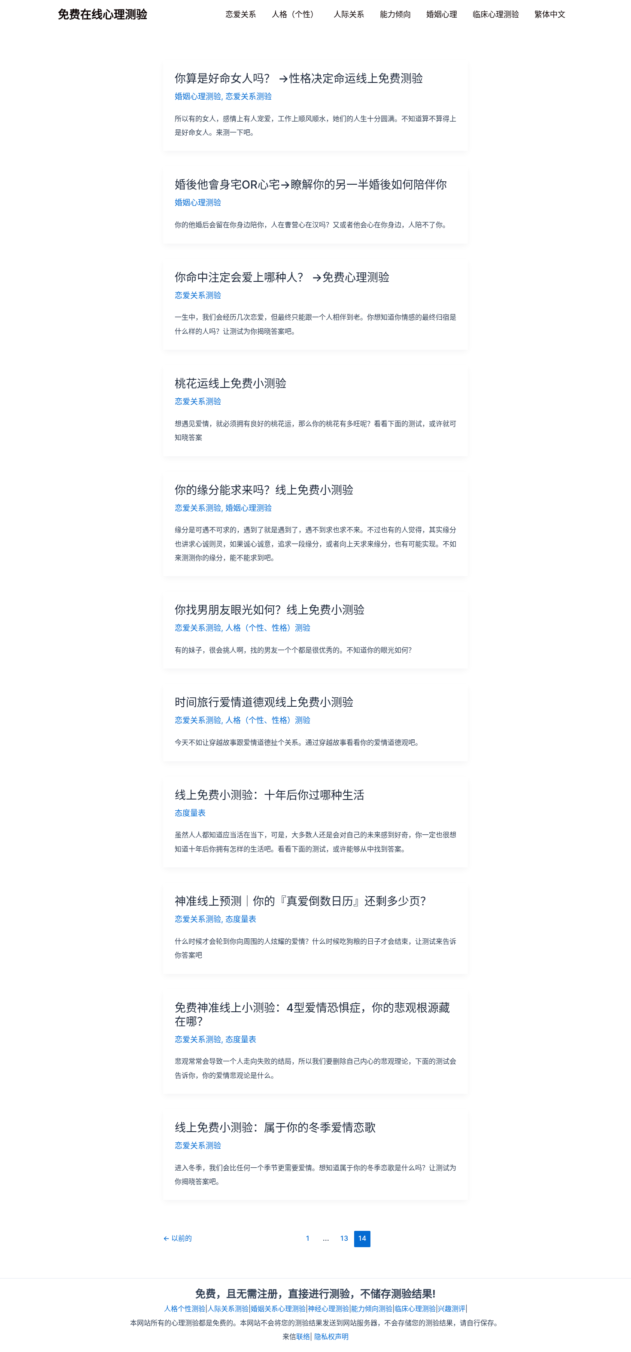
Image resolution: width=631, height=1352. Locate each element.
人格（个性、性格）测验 (267, 627)
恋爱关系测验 (248, 96)
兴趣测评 (451, 1308)
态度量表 (190, 813)
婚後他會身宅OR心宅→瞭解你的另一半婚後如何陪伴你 (311, 184)
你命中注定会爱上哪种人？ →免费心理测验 (282, 277)
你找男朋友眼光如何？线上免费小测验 (269, 609)
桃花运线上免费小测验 (230, 383)
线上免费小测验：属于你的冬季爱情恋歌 (275, 1127)
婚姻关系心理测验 (278, 1308)
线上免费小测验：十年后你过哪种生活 (269, 795)
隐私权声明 (331, 1336)
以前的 (177, 1238)
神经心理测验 (328, 1308)
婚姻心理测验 (198, 96)
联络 (303, 1336)
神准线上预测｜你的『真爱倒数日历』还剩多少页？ (303, 901)
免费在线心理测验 (102, 14)
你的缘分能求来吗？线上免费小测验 (264, 490)
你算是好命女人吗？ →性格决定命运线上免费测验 (299, 78)
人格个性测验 (184, 1308)
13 (344, 1238)
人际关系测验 (228, 1308)
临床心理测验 (415, 1308)
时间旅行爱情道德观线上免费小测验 (264, 702)
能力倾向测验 (371, 1308)
